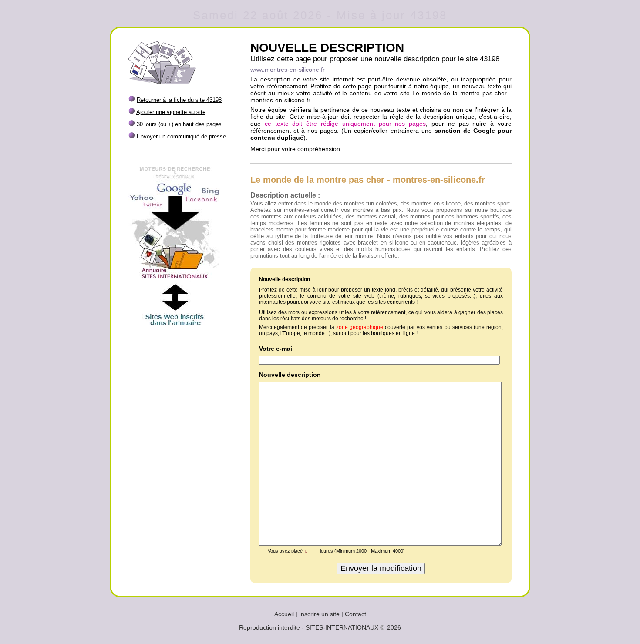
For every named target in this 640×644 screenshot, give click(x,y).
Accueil (284, 613)
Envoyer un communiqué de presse (181, 136)
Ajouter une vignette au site (170, 112)
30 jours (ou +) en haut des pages (179, 124)
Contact (355, 613)
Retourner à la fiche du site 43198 (179, 100)
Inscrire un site (319, 613)
